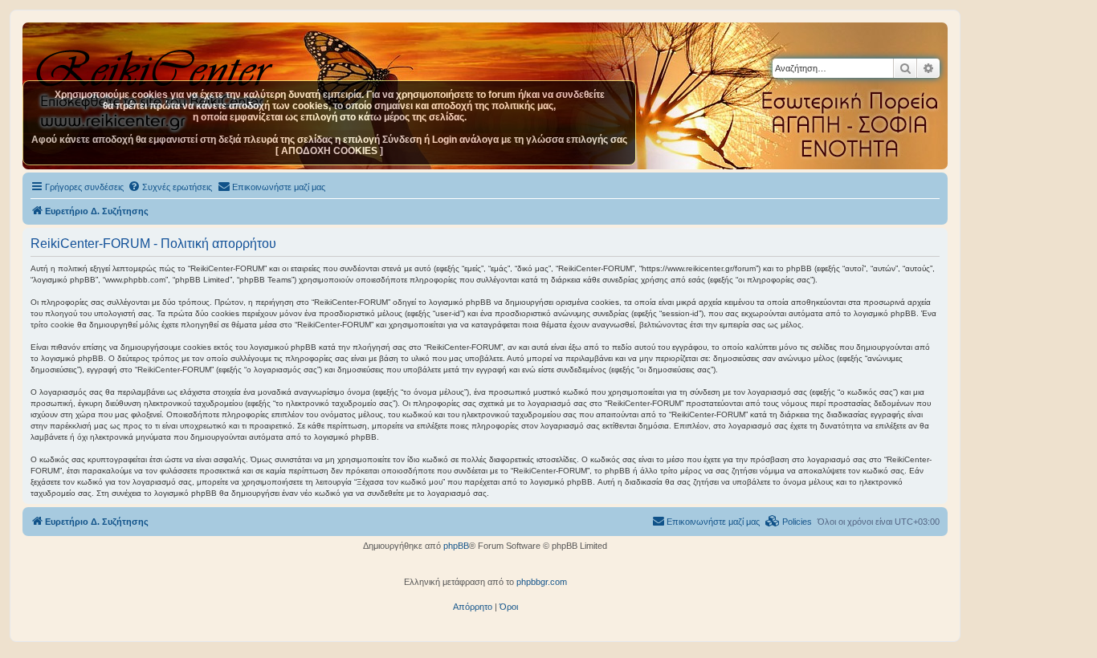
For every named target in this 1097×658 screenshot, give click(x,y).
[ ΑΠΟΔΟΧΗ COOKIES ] (329, 150)
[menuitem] (170, 187)
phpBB (456, 545)
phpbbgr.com (541, 582)
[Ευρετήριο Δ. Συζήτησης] (156, 63)
